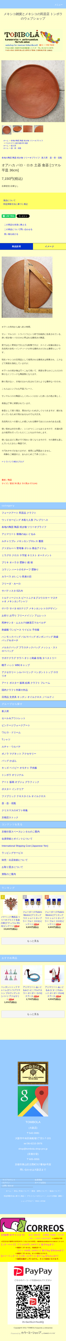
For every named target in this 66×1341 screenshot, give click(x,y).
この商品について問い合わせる (18, 229)
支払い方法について (21, 1191)
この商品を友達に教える (15, 225)
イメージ (49, 246)
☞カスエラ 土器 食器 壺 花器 (16, 143)
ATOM (42, 1201)
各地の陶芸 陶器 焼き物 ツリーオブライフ (27, 141)
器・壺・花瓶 (16, 148)
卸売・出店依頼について (15, 860)
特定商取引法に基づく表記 (15, 204)
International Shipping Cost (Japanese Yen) (25, 845)
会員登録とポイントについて (17, 838)
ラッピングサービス (12, 852)
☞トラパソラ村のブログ (13, 461)
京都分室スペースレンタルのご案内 (21, 831)
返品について (9, 200)
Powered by (16, 1333)
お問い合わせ (8, 1186)
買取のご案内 (9, 874)
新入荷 (13, 146)
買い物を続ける (11, 234)
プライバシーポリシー (35, 1196)
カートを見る (40, 1183)
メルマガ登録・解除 (54, 1196)
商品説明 (16, 246)
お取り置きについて (12, 867)
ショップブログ (27, 1201)
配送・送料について (39, 1191)
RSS (37, 1201)
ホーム (5, 141)
